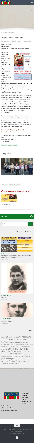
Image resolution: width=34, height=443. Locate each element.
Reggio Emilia (22, 359)
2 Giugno (3, 337)
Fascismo (3, 346)
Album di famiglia (6, 295)
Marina (30, 354)
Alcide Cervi (19, 339)
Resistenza (5, 361)
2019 (6, 184)
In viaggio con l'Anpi (7, 32)
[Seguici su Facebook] (31, 216)
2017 (20, 337)
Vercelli (18, 184)
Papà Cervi (9, 356)
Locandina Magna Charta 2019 (9, 145)
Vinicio (19, 363)
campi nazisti (25, 342)
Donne (31, 344)
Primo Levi (17, 359)
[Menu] (31, 2)
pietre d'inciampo (7, 359)
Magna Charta (12, 184)
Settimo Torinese (15, 361)
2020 (4, 339)
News (3, 253)
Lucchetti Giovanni (7, 321)
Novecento (3, 356)
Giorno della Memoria (17, 348)
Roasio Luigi (5, 297)
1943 (17, 337)
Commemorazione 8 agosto (9, 344)
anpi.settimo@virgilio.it (11, 410)
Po (14, 359)
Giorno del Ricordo (9, 351)
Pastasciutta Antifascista (21, 356)
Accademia (14, 339)
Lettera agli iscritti (16, 354)
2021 (9, 339)
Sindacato (3, 363)
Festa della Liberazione (12, 346)
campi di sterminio (18, 342)
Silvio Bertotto (26, 361)
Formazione (24, 346)
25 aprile (10, 336)
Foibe (20, 346)
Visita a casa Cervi (6, 204)
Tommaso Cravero (10, 363)
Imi (28, 351)
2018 (25, 337)
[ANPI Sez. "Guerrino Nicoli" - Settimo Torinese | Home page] (7, 2)
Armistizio (11, 342)
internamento (5, 354)
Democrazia (19, 344)
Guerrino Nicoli (23, 351)
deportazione (25, 344)
